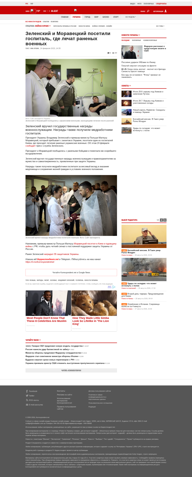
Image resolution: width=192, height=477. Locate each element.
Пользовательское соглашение (100, 403)
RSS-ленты (34, 400)
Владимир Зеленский (66, 280)
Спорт (115, 16)
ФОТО (139, 3)
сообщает (31, 145)
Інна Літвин (34, 48)
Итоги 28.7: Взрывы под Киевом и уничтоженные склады (148, 102)
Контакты (61, 391)
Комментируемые (150, 40)
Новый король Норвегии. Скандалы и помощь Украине (149, 111)
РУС (27, 3)
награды (40, 280)
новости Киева (84, 26)
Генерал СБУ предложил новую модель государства (57, 346)
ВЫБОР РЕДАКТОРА (129, 219)
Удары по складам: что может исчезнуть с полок (146, 129)
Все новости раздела (33, 21)
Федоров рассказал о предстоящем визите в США (155, 48)
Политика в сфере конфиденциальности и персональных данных (97, 397)
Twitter (31, 396)
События (46, 21)
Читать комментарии (71, 370)
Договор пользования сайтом (99, 391)
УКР (31, 3)
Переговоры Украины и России (64, 26)
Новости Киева (127, 298)
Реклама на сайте (64, 395)
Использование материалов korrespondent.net (64, 400)
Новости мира (127, 255)
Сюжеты (125, 85)
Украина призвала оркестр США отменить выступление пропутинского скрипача (68, 363)
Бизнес (106, 16)
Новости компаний (129, 288)
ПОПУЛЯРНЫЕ (149, 3)
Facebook (33, 391)
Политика (54, 21)
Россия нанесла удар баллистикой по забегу (50, 349)
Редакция (92, 407)
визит (46, 280)
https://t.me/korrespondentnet (40, 262)
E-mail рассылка (36, 405)
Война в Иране (73, 25)
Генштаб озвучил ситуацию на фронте (139, 66)
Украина (76, 16)
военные (53, 280)
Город (87, 16)
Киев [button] (27, 11)
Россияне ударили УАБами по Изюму (139, 62)
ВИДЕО (132, 3)
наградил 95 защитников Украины (61, 254)
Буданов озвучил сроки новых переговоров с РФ (52, 360)
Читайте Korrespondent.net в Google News (71, 272)
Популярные (136, 40)
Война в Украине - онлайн (102, 26)
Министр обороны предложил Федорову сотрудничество (56, 353)
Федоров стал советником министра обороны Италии (55, 356)
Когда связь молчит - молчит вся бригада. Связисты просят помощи (144, 70)
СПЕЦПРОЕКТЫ (161, 3)
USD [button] (44, 11)
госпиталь (79, 280)
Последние (126, 40)
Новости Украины (130, 35)
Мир (96, 16)
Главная (64, 16)
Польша (32, 280)
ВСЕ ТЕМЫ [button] (159, 26)
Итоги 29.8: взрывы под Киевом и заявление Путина (148, 93)
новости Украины (91, 280)
